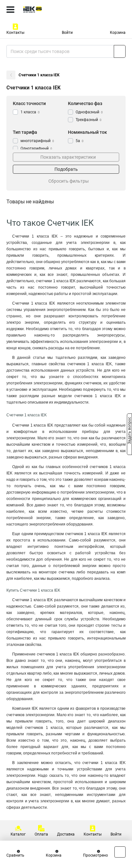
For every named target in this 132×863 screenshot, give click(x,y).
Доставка (66, 834)
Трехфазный (89, 119)
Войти (67, 32)
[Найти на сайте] (120, 51)
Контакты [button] (15, 32)
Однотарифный (36, 148)
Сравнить (15, 855)
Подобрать (66, 169)
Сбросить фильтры (68, 181)
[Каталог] (10, 9)
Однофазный (89, 112)
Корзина (118, 32)
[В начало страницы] (120, 852)
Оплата (41, 834)
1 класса (30, 112)
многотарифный (37, 141)
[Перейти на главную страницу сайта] (48, 9)
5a (80, 141)
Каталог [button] (18, 834)
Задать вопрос (129, 431)
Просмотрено (95, 855)
